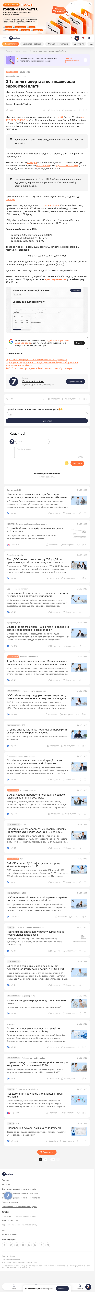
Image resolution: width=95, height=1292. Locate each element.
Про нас (5, 1180)
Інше (23, 962)
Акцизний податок (28, 790)
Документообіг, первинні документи (31, 524)
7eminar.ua (26, 1267)
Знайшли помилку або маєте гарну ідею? (19, 1207)
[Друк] (44, 110)
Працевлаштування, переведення (21, 756)
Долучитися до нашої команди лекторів (19, 1189)
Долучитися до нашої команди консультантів (21, 1198)
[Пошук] (71, 38)
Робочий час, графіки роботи (34, 1058)
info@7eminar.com (9, 1234)
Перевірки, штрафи (15, 555)
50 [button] (53, 1159)
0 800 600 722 (19, 1216)
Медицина (11, 1024)
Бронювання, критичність (18, 589)
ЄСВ (17, 1124)
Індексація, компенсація (16, 76)
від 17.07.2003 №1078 (67, 165)
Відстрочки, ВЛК (14, 490)
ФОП (24, 825)
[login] (89, 38)
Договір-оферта (8, 1256)
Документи (80, 1288)
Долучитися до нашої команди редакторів (20, 1193)
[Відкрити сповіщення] (82, 38)
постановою (43, 165)
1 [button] (40, 1159)
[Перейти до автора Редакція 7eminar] (13, 381)
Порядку (32, 162)
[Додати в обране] (85, 513)
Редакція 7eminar (22, 104)
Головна (14, 1288)
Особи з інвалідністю (29, 657)
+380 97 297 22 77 (10, 1221)
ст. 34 (60, 117)
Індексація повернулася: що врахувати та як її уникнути (36, 359)
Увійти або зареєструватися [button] (72, 60)
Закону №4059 (51, 205)
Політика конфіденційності (12, 1259)
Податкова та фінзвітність (27, 1089)
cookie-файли (47, 1289)
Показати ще (48, 1152)
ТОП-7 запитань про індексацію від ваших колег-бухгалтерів (39, 368)
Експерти (6, 1184)
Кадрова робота (28, 996)
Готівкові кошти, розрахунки (34, 691)
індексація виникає (55, 279)
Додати (79, 343)
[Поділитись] (79, 110)
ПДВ (23, 725)
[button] (58, 1159)
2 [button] (45, 1159)
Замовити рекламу (78, 4)
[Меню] (4, 38)
